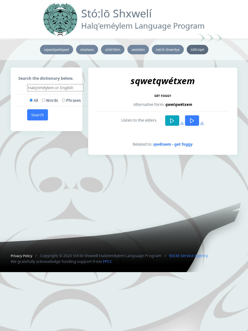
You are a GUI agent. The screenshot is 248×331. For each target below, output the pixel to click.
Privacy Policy (21, 255)
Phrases (73, 100)
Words (51, 100)
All (35, 100)
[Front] (60, 19)
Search (37, 115)
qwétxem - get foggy (173, 144)
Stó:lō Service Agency (188, 255)
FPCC (107, 261)
